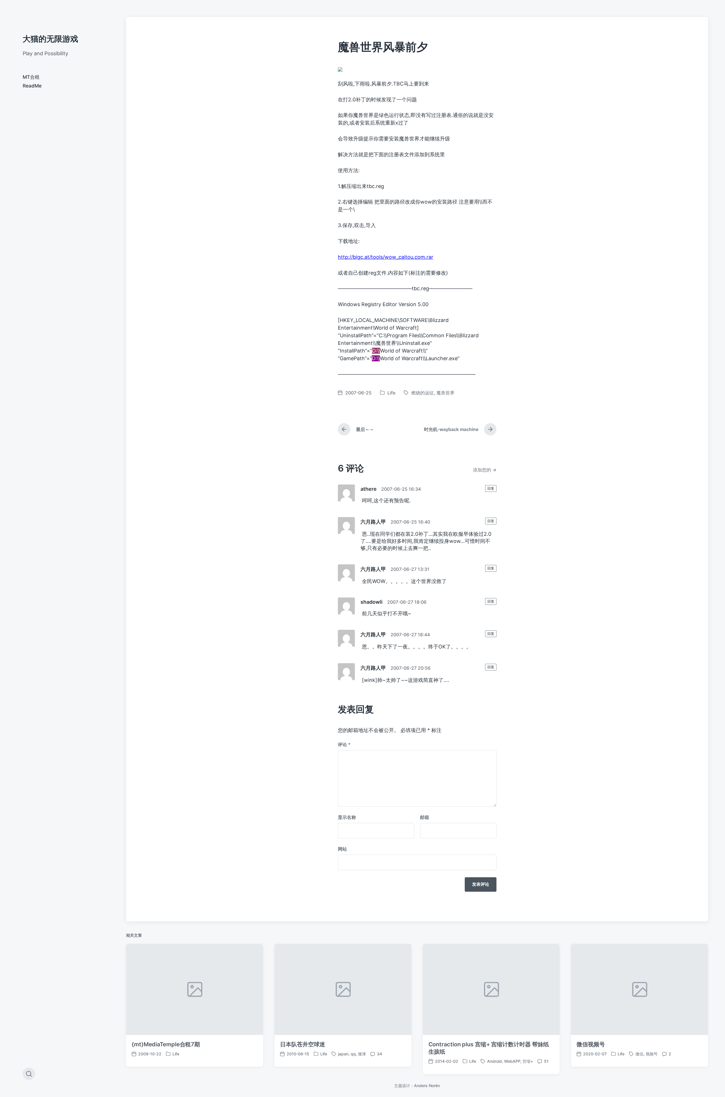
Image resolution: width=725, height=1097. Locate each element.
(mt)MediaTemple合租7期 (166, 1044)
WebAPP (512, 1061)
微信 (639, 1053)
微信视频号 (591, 1044)
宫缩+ (528, 1061)
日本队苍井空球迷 (302, 1044)
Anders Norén (427, 1085)
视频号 (652, 1053)
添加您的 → (484, 470)
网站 (342, 849)
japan (343, 1053)
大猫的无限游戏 (50, 39)
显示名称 (347, 817)
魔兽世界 (445, 393)
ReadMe (32, 86)
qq (353, 1053)
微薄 (362, 1053)
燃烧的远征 (422, 393)
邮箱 (424, 817)
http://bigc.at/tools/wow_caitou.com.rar (385, 257)
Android (494, 1061)
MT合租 (31, 77)
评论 (344, 744)
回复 (490, 488)
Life (391, 393)
